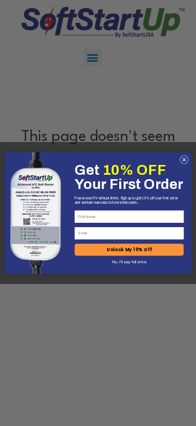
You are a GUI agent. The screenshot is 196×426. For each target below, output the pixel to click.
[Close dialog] (184, 159)
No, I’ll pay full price (129, 261)
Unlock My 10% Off (129, 250)
